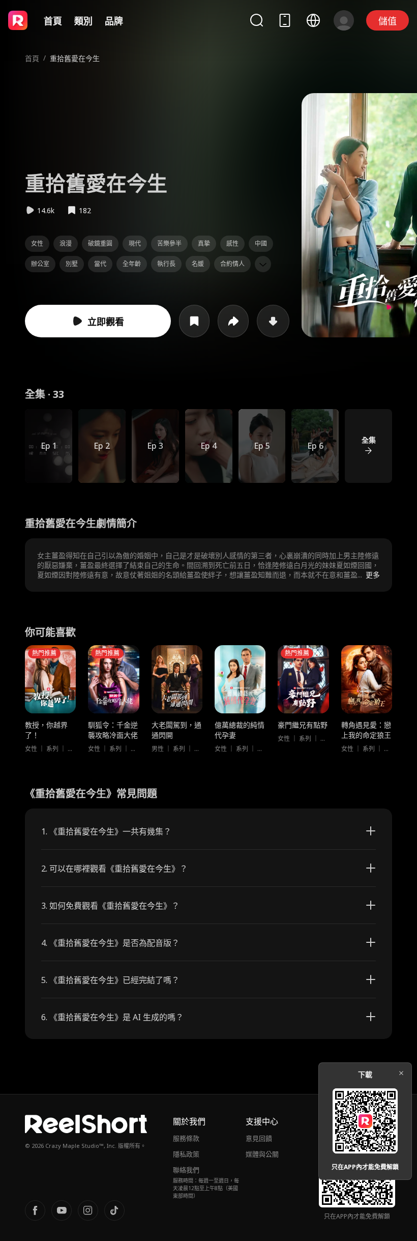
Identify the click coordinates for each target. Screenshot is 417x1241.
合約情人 (232, 263)
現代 (135, 243)
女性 (37, 243)
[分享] (233, 321)
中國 (261, 243)
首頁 (53, 21)
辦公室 (40, 263)
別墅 (72, 263)
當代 (100, 263)
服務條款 (186, 1138)
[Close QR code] (401, 1073)
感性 (232, 243)
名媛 (198, 263)
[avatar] (344, 20)
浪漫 (65, 243)
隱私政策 (186, 1154)
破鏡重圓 (100, 243)
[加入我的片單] (194, 321)
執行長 (166, 263)
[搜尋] (256, 20)
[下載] (273, 321)
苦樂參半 (169, 243)
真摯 (204, 243)
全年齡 (132, 263)
